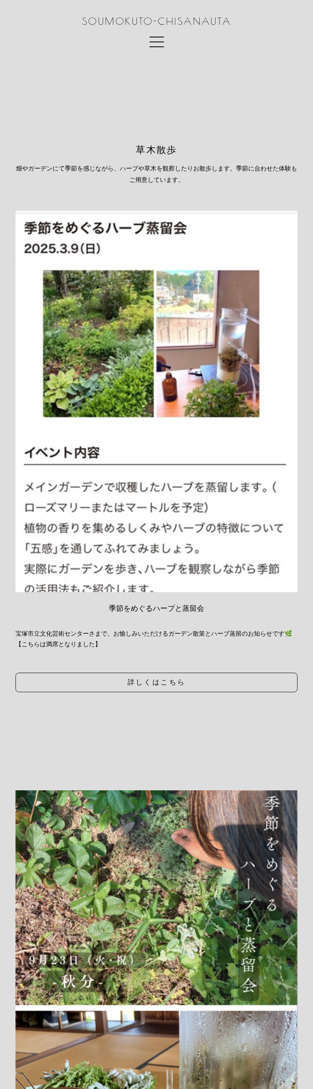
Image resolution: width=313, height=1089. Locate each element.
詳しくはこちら (157, 682)
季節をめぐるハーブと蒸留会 (156, 608)
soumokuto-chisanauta (156, 21)
